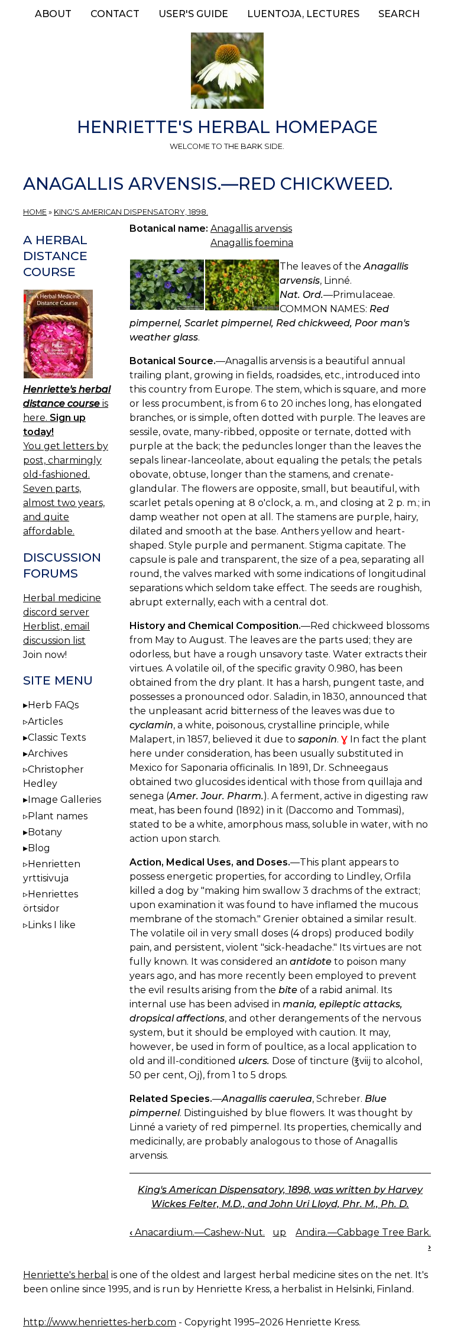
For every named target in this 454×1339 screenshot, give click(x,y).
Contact (115, 14)
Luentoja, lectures (303, 14)
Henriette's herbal (66, 1274)
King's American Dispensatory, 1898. (131, 212)
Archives (47, 753)
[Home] (227, 73)
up (279, 1232)
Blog (39, 848)
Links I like (52, 925)
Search (399, 14)
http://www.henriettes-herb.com (99, 1322)
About (53, 14)
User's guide (193, 14)
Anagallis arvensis (251, 228)
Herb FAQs (53, 705)
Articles (45, 721)
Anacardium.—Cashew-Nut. (197, 1232)
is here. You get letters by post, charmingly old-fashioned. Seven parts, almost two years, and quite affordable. (67, 460)
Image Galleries (64, 799)
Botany (45, 832)
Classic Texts (57, 737)
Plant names (57, 816)
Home (35, 212)
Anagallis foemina (251, 242)
